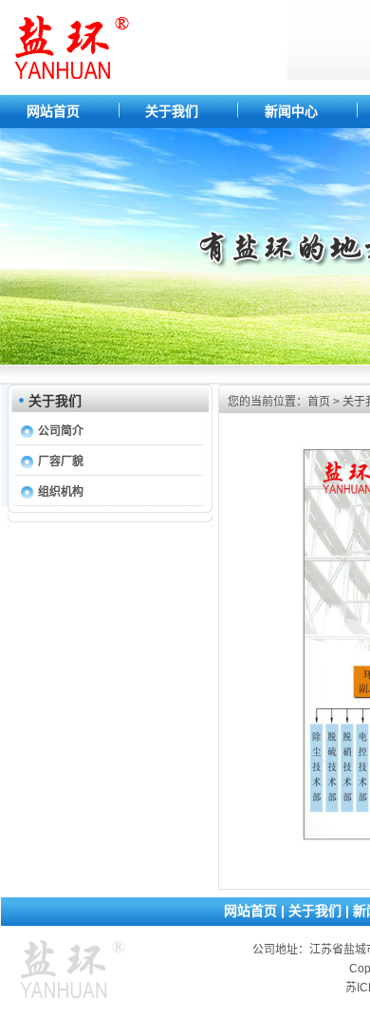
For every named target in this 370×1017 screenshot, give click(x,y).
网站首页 (53, 111)
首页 (318, 401)
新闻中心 (291, 111)
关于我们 (171, 111)
